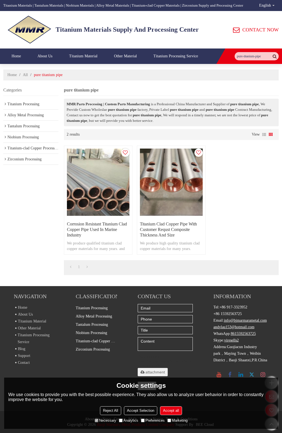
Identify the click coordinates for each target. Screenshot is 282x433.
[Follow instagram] (263, 374)
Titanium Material (83, 56)
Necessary (107, 420)
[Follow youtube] (218, 374)
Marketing (180, 420)
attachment (155, 372)
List (264, 134)
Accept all (171, 410)
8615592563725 (243, 334)
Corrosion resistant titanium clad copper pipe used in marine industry (97, 229)
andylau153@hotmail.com (233, 327)
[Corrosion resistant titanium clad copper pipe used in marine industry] (98, 182)
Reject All (110, 410)
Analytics (130, 420)
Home (16, 56)
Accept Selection (140, 410)
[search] (274, 56)
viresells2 (231, 340)
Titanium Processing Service (175, 56)
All (25, 75)
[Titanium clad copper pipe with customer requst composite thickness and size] (171, 182)
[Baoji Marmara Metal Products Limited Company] (29, 29)
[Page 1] (70, 267)
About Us (44, 56)
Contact (24, 363)
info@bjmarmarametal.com (245, 320)
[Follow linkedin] (240, 374)
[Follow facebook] (229, 374)
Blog (21, 349)
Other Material (125, 56)
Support (24, 356)
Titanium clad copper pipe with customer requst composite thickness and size (168, 229)
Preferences (155, 420)
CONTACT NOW (260, 30)
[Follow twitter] (251, 374)
